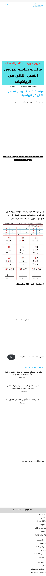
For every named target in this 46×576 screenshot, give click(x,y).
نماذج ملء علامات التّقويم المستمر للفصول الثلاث (23, 400)
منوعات (43, 532)
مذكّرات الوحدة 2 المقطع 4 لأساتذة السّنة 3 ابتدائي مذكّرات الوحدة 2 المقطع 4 (23, 374)
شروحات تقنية (40, 528)
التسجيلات (41, 514)
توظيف (43, 525)
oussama (41, 103)
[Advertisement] (23, 37)
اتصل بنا (41, 562)
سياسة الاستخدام (37, 569)
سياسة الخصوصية (37, 572)
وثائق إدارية (41, 521)
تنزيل (11, 357)
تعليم (15, 103)
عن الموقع (40, 566)
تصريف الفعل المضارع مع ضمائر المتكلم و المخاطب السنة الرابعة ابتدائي (23, 387)
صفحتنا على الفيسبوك (33, 461)
